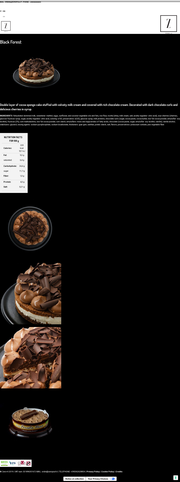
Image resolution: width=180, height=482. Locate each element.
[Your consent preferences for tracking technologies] (175, 477)
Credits (119, 471)
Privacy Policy (93, 471)
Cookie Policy (107, 471)
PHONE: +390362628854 (32, 2)
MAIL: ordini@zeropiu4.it (11, 2)
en (4, 11)
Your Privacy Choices (98, 479)
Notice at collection (74, 479)
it (0, 11)
